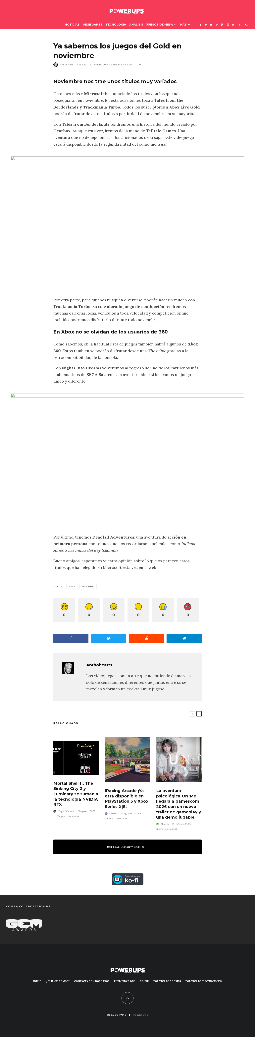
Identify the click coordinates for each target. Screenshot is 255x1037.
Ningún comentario (68, 816)
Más (183, 24)
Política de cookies (167, 981)
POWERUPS (140, 1014)
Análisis (136, 24)
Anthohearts (66, 64)
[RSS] (233, 24)
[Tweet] (108, 638)
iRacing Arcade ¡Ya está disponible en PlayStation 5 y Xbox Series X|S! (126, 798)
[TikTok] (217, 24)
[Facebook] (200, 24)
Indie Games (92, 24)
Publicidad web (124, 981)
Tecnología (116, 24)
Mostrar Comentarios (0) (125, 847)
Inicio (37, 981)
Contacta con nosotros (92, 981)
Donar (144, 981)
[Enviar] (146, 638)
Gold (72, 586)
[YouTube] (211, 24)
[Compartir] (70, 638)
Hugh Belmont (66, 811)
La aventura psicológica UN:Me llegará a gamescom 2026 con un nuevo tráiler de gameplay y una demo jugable (178, 804)
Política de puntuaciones (203, 981)
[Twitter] (205, 24)
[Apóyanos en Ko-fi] (127, 876)
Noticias (72, 24)
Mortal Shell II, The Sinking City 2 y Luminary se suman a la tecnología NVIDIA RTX (75, 794)
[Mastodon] (222, 24)
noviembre (88, 586)
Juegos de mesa (159, 24)
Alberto (113, 813)
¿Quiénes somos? (58, 981)
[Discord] (228, 24)
